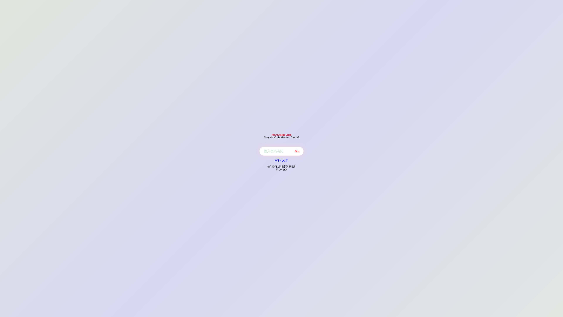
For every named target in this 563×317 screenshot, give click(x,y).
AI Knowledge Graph (281, 135)
